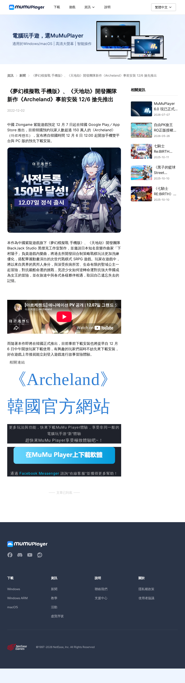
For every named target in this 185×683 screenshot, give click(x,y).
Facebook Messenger (39, 473)
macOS (12, 607)
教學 (54, 598)
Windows (13, 589)
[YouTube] (29, 555)
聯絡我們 (101, 589)
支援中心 (101, 598)
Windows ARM (17, 598)
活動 (54, 607)
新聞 (22, 75)
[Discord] (20, 555)
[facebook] (10, 555)
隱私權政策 (146, 589)
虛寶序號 (57, 616)
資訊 (10, 75)
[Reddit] (39, 555)
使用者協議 (146, 598)
